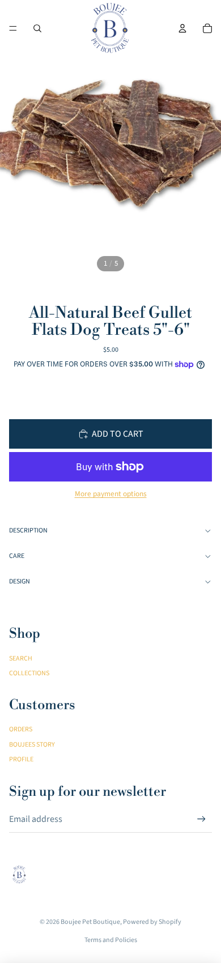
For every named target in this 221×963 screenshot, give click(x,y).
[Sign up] (201, 819)
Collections (29, 673)
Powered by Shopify (152, 922)
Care (16, 556)
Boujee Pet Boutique (90, 922)
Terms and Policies (110, 940)
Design (19, 581)
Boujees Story (32, 744)
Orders (20, 729)
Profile (21, 759)
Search (20, 658)
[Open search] (37, 28)
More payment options (111, 494)
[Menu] (13, 28)
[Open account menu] (182, 28)
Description (28, 530)
